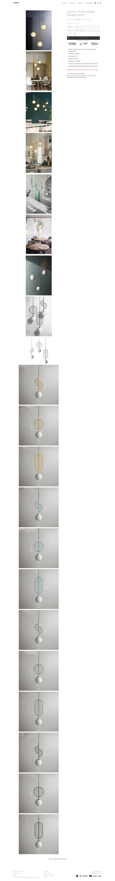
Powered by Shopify (96, 873)
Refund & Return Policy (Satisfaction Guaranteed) (26, 877)
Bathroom (72, 3)
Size (69, 30)
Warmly (99, 871)
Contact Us (46, 871)
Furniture (80, 3)
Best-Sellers (89, 3)
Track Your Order (18, 871)
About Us (16, 873)
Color (70, 26)
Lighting (65, 3)
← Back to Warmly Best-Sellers (57, 859)
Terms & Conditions (49, 875)
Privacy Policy (47, 873)
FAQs (15, 875)
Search (45, 877)
